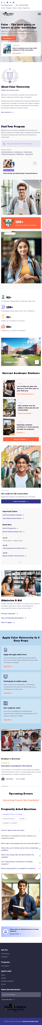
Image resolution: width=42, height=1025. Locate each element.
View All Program (20, 439)
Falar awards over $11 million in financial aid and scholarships (28, 408)
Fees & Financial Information (12, 618)
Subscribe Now (7, 999)
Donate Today (14, 934)
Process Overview (8, 613)
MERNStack (20, 154)
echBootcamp (27, 152)
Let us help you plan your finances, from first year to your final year (28, 388)
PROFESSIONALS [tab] (9, 818)
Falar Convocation (19, 501)
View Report (7, 38)
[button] (21, 562)
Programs (9, 8)
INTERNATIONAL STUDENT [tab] (13, 814)
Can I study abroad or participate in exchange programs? (17, 863)
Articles (3, 978)
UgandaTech (29, 154)
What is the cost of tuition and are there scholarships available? (19, 849)
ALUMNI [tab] (22, 818)
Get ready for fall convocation (14, 494)
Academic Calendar (7, 981)
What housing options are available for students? (18, 868)
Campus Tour (11, 362)
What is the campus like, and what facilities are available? (17, 856)
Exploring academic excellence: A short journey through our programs (28, 427)
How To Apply (6, 622)
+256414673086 (23, 5)
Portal (3, 8)
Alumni (15, 8)
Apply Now (26, 8)
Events (20, 8)
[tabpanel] (21, 849)
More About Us (6, 112)
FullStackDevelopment (8, 154)
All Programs (5, 953)
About (3, 975)
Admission (4, 957)
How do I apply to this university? (12, 830)
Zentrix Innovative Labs (30, 1021)
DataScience (18, 152)
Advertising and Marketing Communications (20, 173)
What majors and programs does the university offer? (20, 843)
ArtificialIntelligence (7, 152)
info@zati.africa (8, 5)
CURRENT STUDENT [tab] (10, 823)
